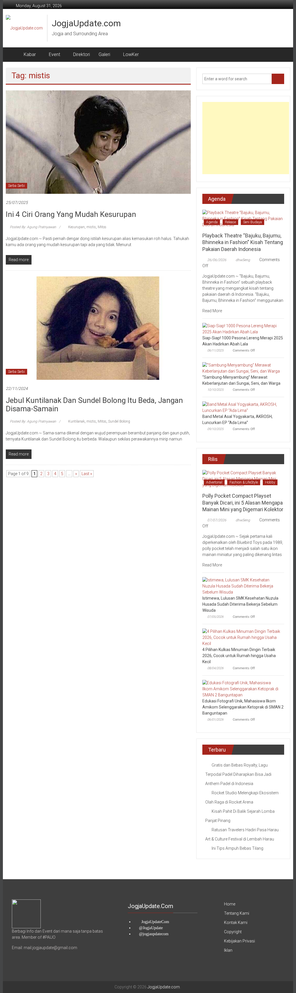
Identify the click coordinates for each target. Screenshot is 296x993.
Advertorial (214, 482)
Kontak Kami (235, 922)
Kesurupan (76, 227)
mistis (91, 227)
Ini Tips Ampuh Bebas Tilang (237, 848)
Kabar (30, 54)
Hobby (270, 482)
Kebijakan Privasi (239, 941)
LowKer (131, 54)
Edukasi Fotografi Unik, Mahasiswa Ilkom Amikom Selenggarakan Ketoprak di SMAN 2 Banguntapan (243, 707)
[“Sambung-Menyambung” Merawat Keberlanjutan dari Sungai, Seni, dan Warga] (241, 368)
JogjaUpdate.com (86, 23)
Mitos (102, 227)
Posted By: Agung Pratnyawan (33, 227)
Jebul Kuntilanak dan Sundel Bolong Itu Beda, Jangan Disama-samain (94, 404)
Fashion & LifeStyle (244, 482)
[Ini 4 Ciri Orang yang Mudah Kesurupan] (98, 142)
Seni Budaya (252, 222)
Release (230, 222)
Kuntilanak (76, 421)
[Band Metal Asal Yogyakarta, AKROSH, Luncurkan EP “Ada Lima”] (241, 407)
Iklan (228, 950)
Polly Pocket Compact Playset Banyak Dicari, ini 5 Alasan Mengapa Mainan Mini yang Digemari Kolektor (242, 502)
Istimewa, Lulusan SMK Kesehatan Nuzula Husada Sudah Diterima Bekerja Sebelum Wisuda (240, 604)
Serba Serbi (16, 186)
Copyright (233, 931)
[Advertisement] (245, 138)
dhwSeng (243, 260)
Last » (87, 473)
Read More (212, 310)
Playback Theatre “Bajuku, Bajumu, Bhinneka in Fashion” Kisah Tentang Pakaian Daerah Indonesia (242, 242)
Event (54, 54)
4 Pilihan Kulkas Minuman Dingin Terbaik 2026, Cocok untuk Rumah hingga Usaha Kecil (239, 655)
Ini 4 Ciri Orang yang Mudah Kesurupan (71, 214)
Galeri (104, 54)
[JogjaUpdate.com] (12, 54)
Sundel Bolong (119, 421)
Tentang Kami (236, 913)
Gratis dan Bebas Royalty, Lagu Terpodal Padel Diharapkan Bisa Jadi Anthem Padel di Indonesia (238, 774)
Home (229, 904)
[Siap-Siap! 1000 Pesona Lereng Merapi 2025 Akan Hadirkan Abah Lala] (241, 328)
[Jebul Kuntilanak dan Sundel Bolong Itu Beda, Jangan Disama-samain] (98, 328)
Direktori (81, 54)
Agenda (212, 222)
